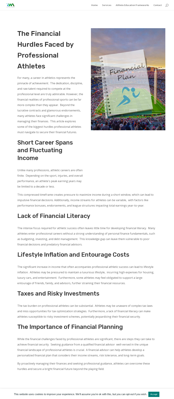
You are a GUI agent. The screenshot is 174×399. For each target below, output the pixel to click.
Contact (157, 5)
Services (106, 5)
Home (94, 5)
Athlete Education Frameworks (132, 5)
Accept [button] (153, 394)
